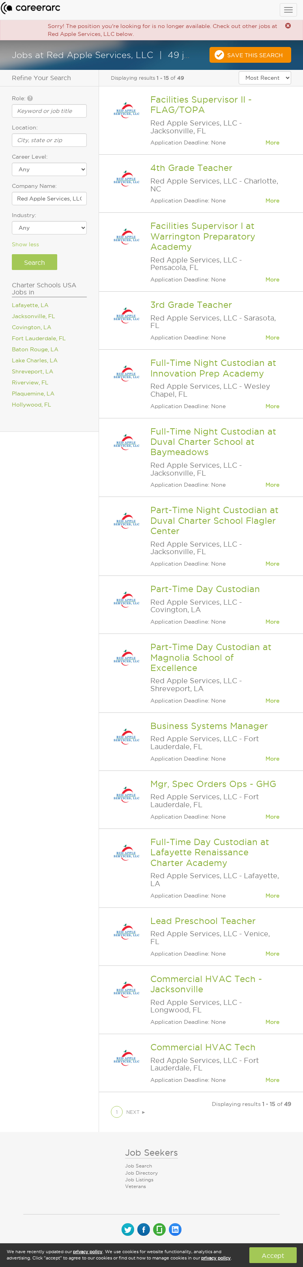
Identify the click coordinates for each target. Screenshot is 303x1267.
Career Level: (30, 157)
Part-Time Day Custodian (205, 589)
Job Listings (139, 1179)
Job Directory (141, 1172)
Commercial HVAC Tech (203, 1047)
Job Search (138, 1165)
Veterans (135, 1186)
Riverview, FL (30, 382)
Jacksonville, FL (33, 316)
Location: (25, 127)
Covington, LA (31, 327)
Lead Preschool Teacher (203, 921)
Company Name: (34, 186)
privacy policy (88, 1251)
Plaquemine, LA (33, 393)
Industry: (24, 215)
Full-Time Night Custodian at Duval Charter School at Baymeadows (213, 442)
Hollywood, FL (31, 404)
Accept (273, 1255)
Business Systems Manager (209, 726)
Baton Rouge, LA (35, 349)
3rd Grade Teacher (191, 304)
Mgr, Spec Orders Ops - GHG (213, 784)
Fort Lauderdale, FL (39, 338)
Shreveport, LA (32, 371)
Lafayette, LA (30, 305)
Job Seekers (151, 1152)
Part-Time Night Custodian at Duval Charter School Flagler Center (214, 520)
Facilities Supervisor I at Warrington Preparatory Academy (202, 236)
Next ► (136, 1112)
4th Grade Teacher (191, 167)
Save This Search (255, 55)
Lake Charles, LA (35, 360)
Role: (19, 98)
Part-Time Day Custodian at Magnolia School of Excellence (210, 657)
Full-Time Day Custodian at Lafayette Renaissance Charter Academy (209, 852)
